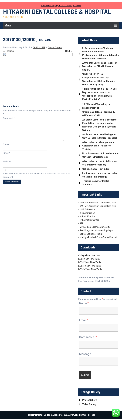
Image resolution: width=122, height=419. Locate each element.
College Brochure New (89, 255)
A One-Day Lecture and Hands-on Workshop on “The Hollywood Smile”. (99, 66)
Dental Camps (55, 47)
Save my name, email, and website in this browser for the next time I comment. (37, 175)
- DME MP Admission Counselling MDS (97, 202)
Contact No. (88, 337)
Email (6, 153)
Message (85, 354)
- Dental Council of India (90, 234)
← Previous (8, 51)
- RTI (80, 223)
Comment (9, 118)
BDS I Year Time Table (89, 259)
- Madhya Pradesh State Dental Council (97, 237)
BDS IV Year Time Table (90, 269)
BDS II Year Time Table (89, 262)
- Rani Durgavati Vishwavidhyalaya (95, 230)
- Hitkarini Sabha (86, 216)
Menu (8, 25)
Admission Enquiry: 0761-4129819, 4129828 (61, 5)
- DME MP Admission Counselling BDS (97, 206)
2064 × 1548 (39, 47)
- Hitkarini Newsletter (88, 220)
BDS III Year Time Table (90, 266)
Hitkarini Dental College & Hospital (57, 12)
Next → (69, 51)
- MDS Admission (86, 209)
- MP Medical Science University (94, 227)
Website (7, 161)
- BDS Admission (86, 213)
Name (7, 144)
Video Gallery (89, 404)
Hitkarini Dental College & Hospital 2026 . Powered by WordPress (61, 415)
